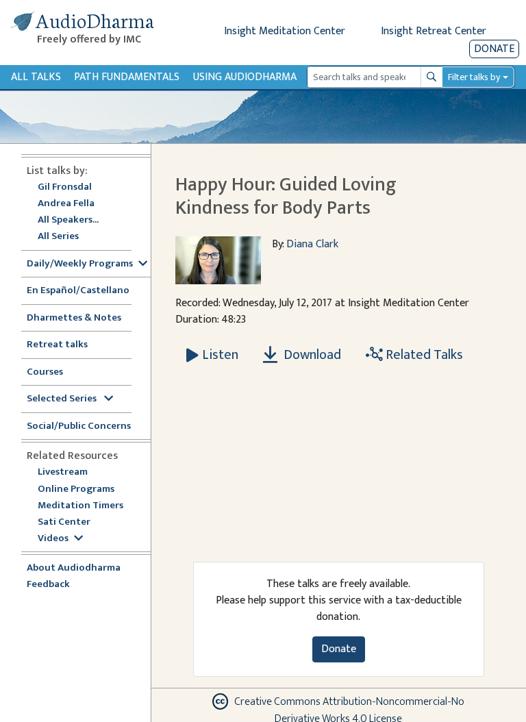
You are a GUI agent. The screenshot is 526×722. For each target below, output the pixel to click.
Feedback (48, 585)
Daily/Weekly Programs (80, 264)
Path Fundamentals (126, 77)
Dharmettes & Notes (74, 318)
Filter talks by (474, 77)
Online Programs (76, 489)
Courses (45, 372)
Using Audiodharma (245, 77)
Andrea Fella (66, 204)
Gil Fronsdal (65, 187)
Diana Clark (312, 244)
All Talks (36, 77)
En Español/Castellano (78, 291)
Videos (53, 539)
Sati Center (64, 522)
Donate (494, 49)
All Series (58, 237)
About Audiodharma (74, 568)
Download (311, 354)
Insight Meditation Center (284, 31)
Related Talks (423, 354)
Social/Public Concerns (79, 426)
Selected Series (63, 399)
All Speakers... (68, 220)
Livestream (63, 472)
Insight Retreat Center (433, 31)
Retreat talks (57, 345)
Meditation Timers (80, 506)
